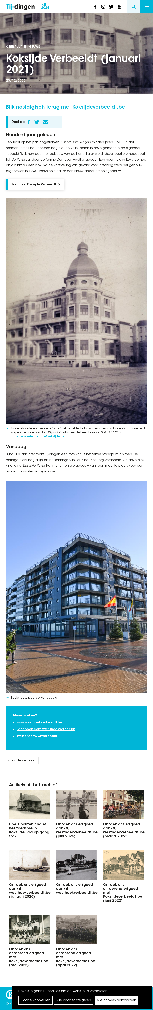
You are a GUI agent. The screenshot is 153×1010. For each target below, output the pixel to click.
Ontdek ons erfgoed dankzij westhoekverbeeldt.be (76, 889)
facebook (95, 7)
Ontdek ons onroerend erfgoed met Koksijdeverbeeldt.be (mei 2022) (28, 957)
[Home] (20, 6)
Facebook (29, 122)
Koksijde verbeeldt (22, 760)
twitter (111, 7)
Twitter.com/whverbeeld (37, 736)
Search (133, 6)
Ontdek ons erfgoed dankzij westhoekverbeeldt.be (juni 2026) (76, 830)
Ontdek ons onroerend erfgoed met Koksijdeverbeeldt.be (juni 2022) (122, 893)
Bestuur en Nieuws (24, 47)
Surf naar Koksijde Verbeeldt (33, 184)
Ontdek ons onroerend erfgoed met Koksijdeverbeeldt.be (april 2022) (75, 957)
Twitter (37, 122)
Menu (146, 6)
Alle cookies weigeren (73, 1000)
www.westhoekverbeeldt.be (39, 722)
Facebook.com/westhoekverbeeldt (46, 729)
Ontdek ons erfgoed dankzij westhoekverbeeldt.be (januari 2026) (29, 891)
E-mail (45, 122)
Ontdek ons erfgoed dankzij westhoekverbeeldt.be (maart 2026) (123, 830)
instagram (103, 7)
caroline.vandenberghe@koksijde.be (37, 436)
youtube (119, 7)
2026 (45, 6)
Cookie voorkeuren (35, 1000)
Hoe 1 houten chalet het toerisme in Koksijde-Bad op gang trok (29, 830)
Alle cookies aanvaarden (116, 1000)
